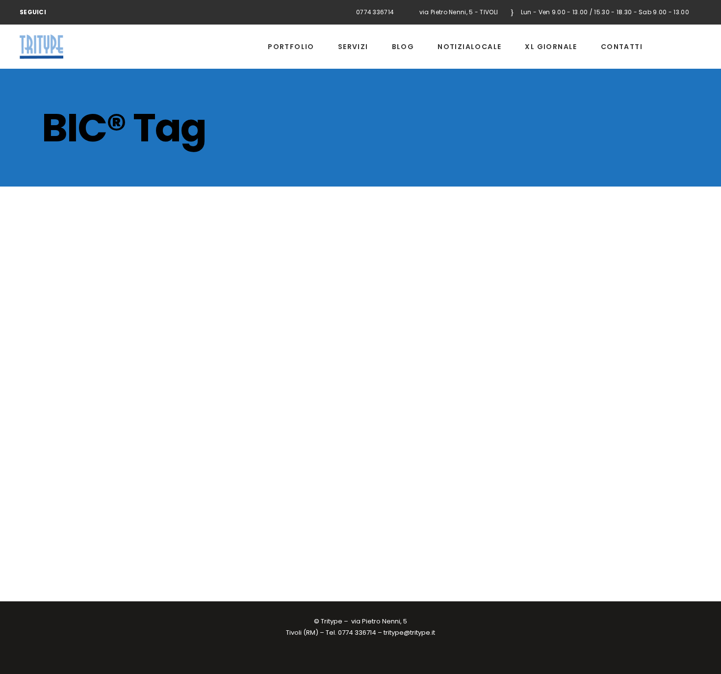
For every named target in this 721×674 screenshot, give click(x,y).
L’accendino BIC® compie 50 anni (122, 403)
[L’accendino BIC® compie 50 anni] (143, 296)
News (129, 526)
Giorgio (103, 526)
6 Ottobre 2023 (64, 526)
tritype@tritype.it (409, 632)
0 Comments (199, 526)
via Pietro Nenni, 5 (379, 621)
